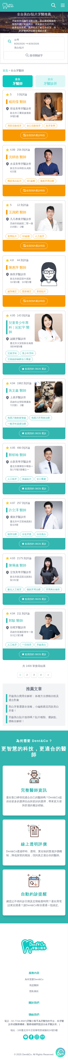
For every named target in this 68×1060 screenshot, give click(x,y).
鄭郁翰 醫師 (17, 455)
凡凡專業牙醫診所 (20, 219)
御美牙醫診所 (17, 274)
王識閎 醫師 (17, 212)
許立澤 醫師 (17, 510)
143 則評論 (23, 315)
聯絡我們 (34, 1014)
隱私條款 (34, 991)
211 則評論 (23, 613)
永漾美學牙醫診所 (20, 163)
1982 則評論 (24, 383)
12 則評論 (23, 205)
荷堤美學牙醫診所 (20, 108)
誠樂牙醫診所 (17, 338)
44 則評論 (23, 260)
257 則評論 (23, 503)
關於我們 (34, 1002)
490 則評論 (23, 447)
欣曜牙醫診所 (17, 627)
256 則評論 (23, 149)
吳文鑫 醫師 (17, 390)
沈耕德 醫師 (17, 157)
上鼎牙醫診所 (17, 397)
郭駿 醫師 (16, 620)
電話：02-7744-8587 (15, 1021)
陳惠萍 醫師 (17, 267)
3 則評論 (22, 94)
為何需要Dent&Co (34, 979)
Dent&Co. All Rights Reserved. (38, 1054)
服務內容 (34, 973)
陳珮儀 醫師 (17, 565)
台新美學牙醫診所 (20, 461)
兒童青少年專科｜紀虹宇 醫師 (19, 327)
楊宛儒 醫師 (17, 102)
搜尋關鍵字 (36, 55)
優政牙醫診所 (17, 517)
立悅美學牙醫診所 (20, 572)
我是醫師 (34, 985)
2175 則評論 (24, 558)
